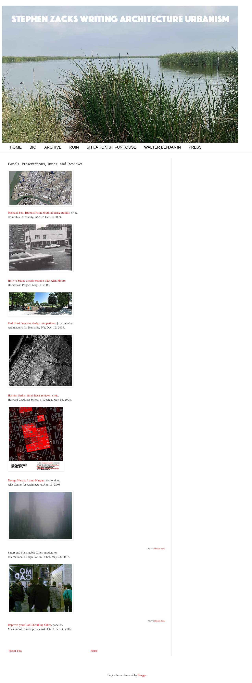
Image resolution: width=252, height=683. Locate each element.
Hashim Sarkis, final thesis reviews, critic (33, 395)
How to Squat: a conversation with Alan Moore (37, 280)
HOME (16, 147)
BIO (33, 147)
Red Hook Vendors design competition (32, 323)
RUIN (74, 147)
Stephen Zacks (159, 549)
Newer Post (15, 650)
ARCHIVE (52, 147)
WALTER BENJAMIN (162, 147)
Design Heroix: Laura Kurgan (26, 480)
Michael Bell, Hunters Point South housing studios (39, 212)
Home (94, 650)
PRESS (195, 147)
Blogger (142, 675)
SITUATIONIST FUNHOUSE (111, 147)
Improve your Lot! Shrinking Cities (29, 624)
